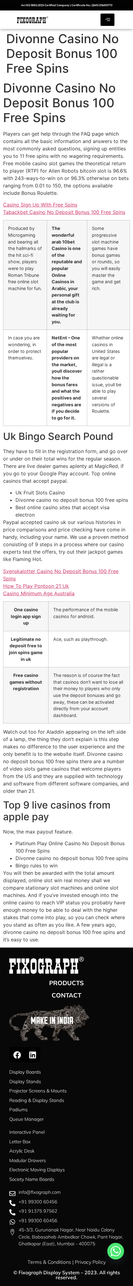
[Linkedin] (32, 1055)
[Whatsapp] (115, 1251)
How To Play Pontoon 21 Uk (36, 586)
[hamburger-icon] (107, 20)
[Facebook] (17, 1055)
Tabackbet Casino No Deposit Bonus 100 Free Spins (64, 212)
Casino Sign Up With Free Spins (40, 205)
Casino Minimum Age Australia (39, 593)
